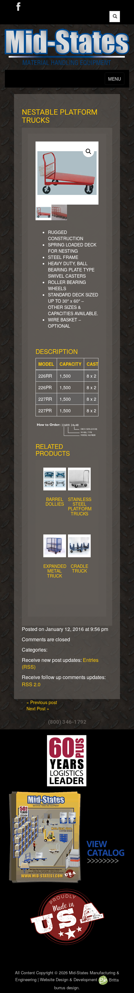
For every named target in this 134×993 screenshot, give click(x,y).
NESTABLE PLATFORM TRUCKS (60, 116)
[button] (88, 151)
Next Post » (37, 708)
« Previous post (41, 702)
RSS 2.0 (31, 684)
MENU (114, 79)
